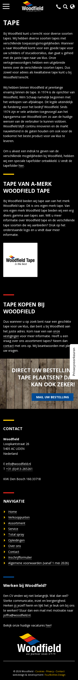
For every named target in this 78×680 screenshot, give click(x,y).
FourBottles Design (39, 674)
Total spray (16, 534)
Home (12, 512)
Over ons (14, 546)
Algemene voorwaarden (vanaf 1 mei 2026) (38, 563)
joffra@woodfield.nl (17, 615)
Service (13, 529)
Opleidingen (16, 540)
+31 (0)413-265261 (19, 469)
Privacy (50, 671)
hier (21, 166)
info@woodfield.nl (18, 464)
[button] (6, 5)
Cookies (39, 671)
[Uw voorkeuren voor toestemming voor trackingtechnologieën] (74, 361)
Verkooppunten (19, 517)
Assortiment (16, 523)
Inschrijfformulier (20, 557)
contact (8, 346)
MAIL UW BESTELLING (52, 397)
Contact (13, 552)
